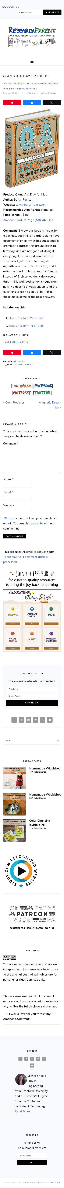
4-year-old (28, 364)
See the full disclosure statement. (35, 1006)
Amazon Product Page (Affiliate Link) (28, 220)
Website (8, 505)
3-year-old (19, 364)
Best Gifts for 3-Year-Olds (26, 318)
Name (8, 479)
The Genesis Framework (48, 1183)
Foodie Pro (27, 1183)
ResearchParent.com (32, 37)
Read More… (23, 1111)
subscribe (37, 523)
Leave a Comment (48, 93)
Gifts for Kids (18, 361)
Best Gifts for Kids (15, 342)
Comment (10, 443)
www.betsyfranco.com (31, 204)
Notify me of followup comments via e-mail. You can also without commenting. (30, 523)
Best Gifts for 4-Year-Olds (26, 325)
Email (8, 492)
